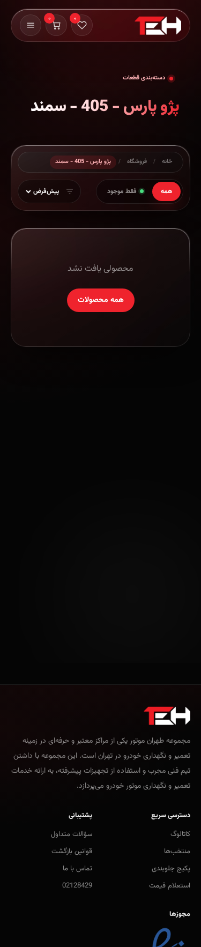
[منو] (30, 25)
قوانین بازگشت (71, 851)
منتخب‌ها (177, 851)
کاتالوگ (180, 834)
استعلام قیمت (169, 886)
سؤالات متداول (71, 834)
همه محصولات (101, 300)
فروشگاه (137, 161)
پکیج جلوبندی (171, 868)
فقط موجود (122, 191)
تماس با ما (77, 868)
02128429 (77, 886)
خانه (167, 161)
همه (166, 191)
